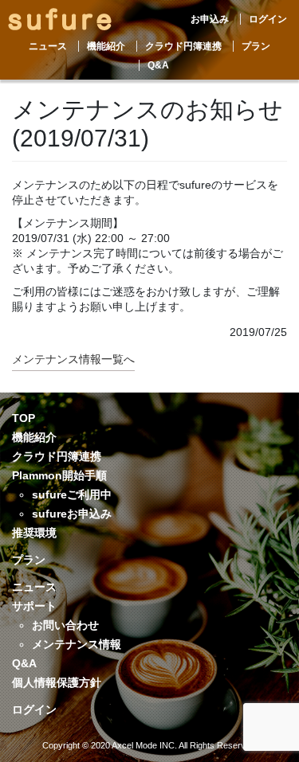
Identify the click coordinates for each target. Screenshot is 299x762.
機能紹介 (106, 46)
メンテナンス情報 (76, 644)
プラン (256, 46)
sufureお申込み (72, 513)
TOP (23, 418)
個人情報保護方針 (56, 682)
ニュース (48, 46)
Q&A (158, 65)
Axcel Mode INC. (144, 745)
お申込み (210, 19)
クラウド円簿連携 (183, 46)
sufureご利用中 (72, 494)
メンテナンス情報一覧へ (73, 359)
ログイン (268, 19)
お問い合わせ (65, 625)
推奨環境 (34, 532)
